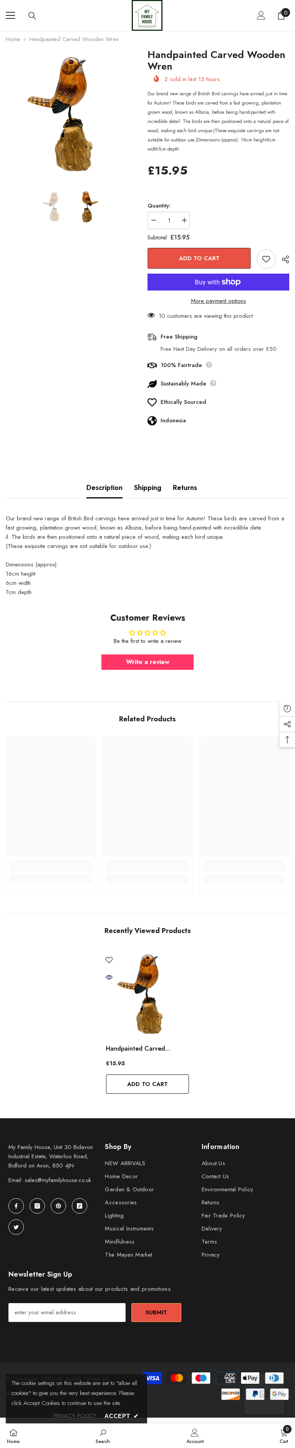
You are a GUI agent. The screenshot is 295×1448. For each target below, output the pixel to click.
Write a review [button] (147, 662)
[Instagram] (37, 1206)
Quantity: (159, 205)
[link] (51, 865)
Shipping (147, 488)
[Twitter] (16, 1227)
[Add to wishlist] (266, 259)
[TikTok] (79, 1206)
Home (13, 39)
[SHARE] (282, 259)
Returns (185, 488)
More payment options (218, 301)
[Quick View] (109, 977)
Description (104, 488)
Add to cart (199, 258)
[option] (71, 114)
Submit (156, 1312)
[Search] (32, 15)
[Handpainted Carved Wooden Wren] (147, 994)
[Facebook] (16, 1206)
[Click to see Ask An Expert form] (264, 1394)
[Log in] (261, 15)
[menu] (10, 15)
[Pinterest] (58, 1206)
